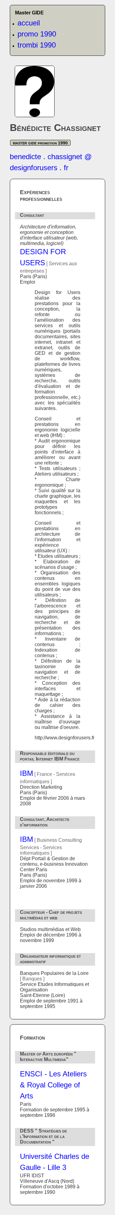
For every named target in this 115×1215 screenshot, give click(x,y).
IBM (26, 773)
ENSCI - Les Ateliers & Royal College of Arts (53, 1085)
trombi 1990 (36, 45)
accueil (28, 23)
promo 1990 (36, 34)
